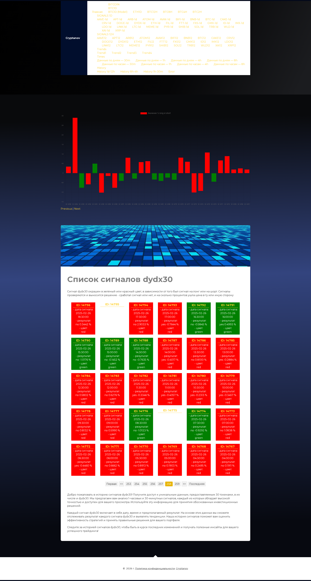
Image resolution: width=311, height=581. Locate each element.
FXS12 (177, 41)
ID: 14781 (170, 376)
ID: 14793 (170, 305)
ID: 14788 (141, 340)
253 (128, 483)
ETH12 (138, 41)
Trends (101, 49)
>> (184, 483)
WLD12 (205, 45)
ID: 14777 (112, 411)
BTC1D (112, 8)
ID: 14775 (170, 410)
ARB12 (130, 38)
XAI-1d (106, 30)
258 (169, 483)
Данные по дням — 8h (222, 60)
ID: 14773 (228, 411)
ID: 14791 (227, 305)
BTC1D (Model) (117, 11)
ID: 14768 (199, 446)
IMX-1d (239, 23)
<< (121, 483)
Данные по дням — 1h (150, 60)
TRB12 (191, 45)
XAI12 (218, 45)
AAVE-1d (102, 19)
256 (152, 483)
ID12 (203, 41)
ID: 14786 (199, 340)
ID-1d (226, 23)
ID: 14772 (83, 446)
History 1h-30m (153, 71)
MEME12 (134, 45)
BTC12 (202, 38)
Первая (111, 483)
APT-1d (117, 19)
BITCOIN (114, 4)
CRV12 (231, 38)
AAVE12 (102, 38)
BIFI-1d (180, 19)
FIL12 (151, 41)
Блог (171, 71)
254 (136, 483)
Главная (97, 11)
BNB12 (188, 38)
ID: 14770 (141, 446)
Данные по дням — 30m (113, 60)
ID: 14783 (112, 376)
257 (160, 483)
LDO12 (229, 41)
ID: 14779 (228, 376)
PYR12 (150, 45)
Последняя (197, 483)
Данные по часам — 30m (119, 64)
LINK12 (106, 45)
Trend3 (132, 52)
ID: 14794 (141, 305)
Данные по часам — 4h (192, 64)
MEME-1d (152, 26)
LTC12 (120, 45)
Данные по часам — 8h (229, 64)
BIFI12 (174, 38)
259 (177, 483)
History (101, 67)
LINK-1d (122, 26)
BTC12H (152, 11)
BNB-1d (195, 19)
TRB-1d (213, 26)
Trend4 (147, 52)
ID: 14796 (83, 305)
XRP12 (232, 45)
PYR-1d (168, 26)
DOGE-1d (123, 23)
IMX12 (215, 41)
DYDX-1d (139, 23)
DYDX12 (123, 41)
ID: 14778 (83, 411)
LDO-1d (106, 26)
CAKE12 (216, 38)
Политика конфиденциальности (155, 568)
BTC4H (182, 11)
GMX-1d (212, 23)
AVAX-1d (165, 19)
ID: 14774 (199, 411)
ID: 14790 (83, 340)
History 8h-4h (129, 71)
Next (77, 208)
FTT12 (163, 41)
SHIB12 (163, 45)
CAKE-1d (225, 19)
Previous (66, 208)
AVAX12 (160, 38)
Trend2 (116, 52)
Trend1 (101, 52)
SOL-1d (198, 26)
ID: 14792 (199, 305)
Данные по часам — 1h (156, 64)
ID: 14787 (170, 340)
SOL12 (178, 45)
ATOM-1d (148, 19)
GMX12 (190, 41)
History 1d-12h (106, 71)
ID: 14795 (112, 304)
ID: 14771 (112, 446)
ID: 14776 (141, 411)
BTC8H (167, 11)
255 (145, 483)
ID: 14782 (141, 376)
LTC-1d (136, 26)
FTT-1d (183, 23)
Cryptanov (73, 38)
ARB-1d (132, 19)
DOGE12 (107, 41)
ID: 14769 (170, 446)
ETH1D (137, 11)
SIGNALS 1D (104, 15)
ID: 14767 (228, 446)
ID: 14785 (228, 340)
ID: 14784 (83, 376)
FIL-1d (169, 23)
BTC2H (197, 11)
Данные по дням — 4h (186, 60)
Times (101, 56)
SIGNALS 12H (105, 34)
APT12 (116, 38)
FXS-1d (197, 23)
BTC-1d (210, 19)
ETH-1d (155, 23)
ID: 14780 (199, 376)
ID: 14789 (112, 340)
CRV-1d (106, 23)
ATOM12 (144, 38)
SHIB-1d (184, 26)
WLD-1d (229, 26)
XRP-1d (120, 30)
